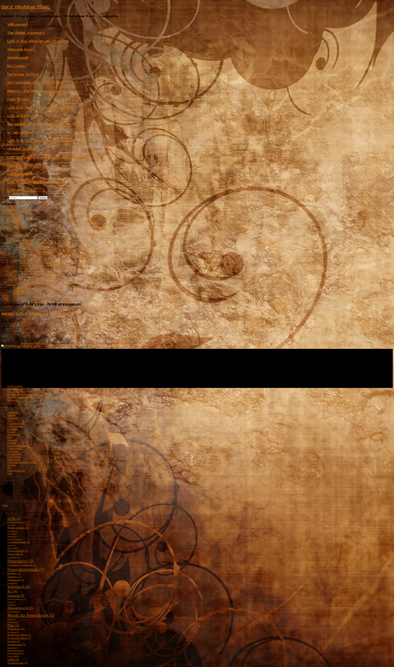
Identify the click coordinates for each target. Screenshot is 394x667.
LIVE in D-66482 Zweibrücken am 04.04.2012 (46, 157)
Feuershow (12, 429)
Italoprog (11, 443)
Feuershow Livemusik (21, 565)
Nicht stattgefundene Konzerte (22, 462)
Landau (11, 602)
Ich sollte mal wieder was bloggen (23, 394)
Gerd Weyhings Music (25, 6)
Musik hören (13, 224)
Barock (11, 525)
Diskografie (19, 226)
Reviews (11, 465)
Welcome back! (20, 49)
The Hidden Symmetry (26, 32)
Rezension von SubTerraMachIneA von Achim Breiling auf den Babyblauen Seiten (60, 254)
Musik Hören (13, 459)
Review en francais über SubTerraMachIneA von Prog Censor (50, 249)
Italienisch (12, 440)
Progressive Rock (19, 634)
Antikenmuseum (78, 343)
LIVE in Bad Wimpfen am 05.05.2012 (38, 41)
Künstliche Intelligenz (18, 445)
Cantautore (12, 418)
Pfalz (13, 625)
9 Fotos (26, 332)
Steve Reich (12, 648)
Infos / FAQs (13, 218)
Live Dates (12, 451)
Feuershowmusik (26, 569)
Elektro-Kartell (17, 550)
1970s (13, 518)
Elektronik (15, 554)
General (11, 432)
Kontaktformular (22, 287)
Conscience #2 (20, 173)
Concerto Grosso (15, 423)
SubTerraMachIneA (23, 240)
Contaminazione (15, 389)
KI (12, 591)
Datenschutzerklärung (24, 293)
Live (9, 229)
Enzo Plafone (13, 557)
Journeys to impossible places (28, 260)
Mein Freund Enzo (16, 391)
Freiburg (14, 576)
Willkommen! (17, 24)
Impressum (19, 290)
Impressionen (27, 343)
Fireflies (14, 573)
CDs (9, 237)
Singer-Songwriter (16, 470)
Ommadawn (13, 622)
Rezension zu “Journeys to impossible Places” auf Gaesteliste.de (51, 265)
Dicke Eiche (13, 548)
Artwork (11, 415)
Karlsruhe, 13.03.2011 (23, 74)
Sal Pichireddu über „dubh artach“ (35, 82)
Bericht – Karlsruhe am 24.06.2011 (35, 90)
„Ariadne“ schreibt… (23, 148)
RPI (9, 468)
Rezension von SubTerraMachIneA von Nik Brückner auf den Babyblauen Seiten (59, 257)
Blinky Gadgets (18, 527)
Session (13, 641)
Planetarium (16, 628)
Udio (9, 473)
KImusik (15, 595)
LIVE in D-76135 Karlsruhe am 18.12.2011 (39, 107)
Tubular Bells (13, 656)
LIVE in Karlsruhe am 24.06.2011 (33, 115)
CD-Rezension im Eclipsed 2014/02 (37, 282)
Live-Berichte (14, 454)
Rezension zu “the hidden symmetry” (38, 273)
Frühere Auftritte (22, 235)
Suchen (4, 197)
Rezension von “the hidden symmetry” (38, 279)
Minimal (11, 605)
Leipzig (90, 343)
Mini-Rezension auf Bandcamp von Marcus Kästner (45, 251)
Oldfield (11, 619)
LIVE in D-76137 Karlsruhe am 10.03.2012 (40, 140)
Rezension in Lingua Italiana (34, 246)
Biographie (12, 221)
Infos (9, 437)
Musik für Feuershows (30, 615)
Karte (16, 232)
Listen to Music (14, 448)
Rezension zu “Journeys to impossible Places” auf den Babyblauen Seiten (55, 262)
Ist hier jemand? (20, 132)
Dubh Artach (18, 99)
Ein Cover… (16, 66)
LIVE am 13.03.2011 (21, 190)
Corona (11, 545)
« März (4, 505)
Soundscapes (16, 644)
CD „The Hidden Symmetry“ (28, 271)
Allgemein (12, 412)
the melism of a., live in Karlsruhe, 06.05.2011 (44, 124)
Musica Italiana (14, 611)
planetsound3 (18, 57)
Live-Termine (41, 343)
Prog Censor (13, 632)
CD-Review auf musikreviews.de (36, 276)
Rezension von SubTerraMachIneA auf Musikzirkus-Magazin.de (51, 243)
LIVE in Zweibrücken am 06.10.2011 (36, 182)
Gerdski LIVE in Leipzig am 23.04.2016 (33, 313)
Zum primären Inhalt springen (15, 210)
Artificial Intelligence (16, 522)
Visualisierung (17, 662)
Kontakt (11, 285)
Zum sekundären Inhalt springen (17, 213)
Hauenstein (15, 579)
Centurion (12, 534)
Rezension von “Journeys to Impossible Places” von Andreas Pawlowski (55, 268)
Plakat (12, 165)
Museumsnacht (102, 343)
